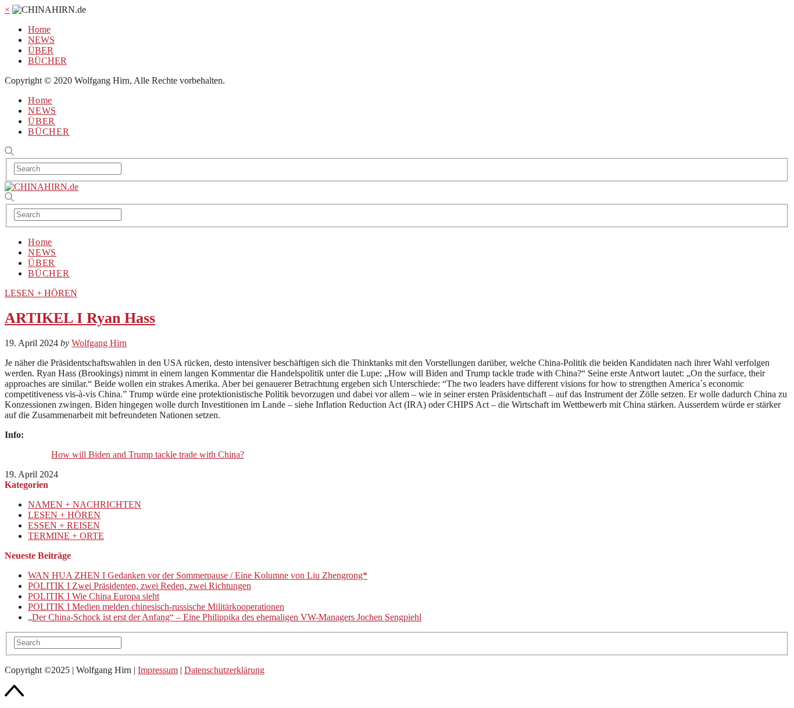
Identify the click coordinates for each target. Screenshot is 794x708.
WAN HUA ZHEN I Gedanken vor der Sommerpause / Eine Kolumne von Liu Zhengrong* (197, 575)
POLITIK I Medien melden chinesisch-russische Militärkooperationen (156, 607)
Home (39, 29)
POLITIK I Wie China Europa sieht (93, 596)
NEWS (41, 40)
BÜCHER (47, 61)
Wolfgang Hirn (99, 343)
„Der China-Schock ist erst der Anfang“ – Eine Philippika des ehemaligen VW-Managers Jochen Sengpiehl (224, 617)
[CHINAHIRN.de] (41, 187)
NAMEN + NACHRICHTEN (84, 504)
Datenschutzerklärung (224, 670)
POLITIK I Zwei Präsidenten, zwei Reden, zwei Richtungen (139, 586)
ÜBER (40, 50)
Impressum (158, 670)
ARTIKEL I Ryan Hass (80, 318)
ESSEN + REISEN (64, 525)
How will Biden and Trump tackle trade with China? (147, 454)
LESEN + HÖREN (41, 293)
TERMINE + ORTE (66, 536)
